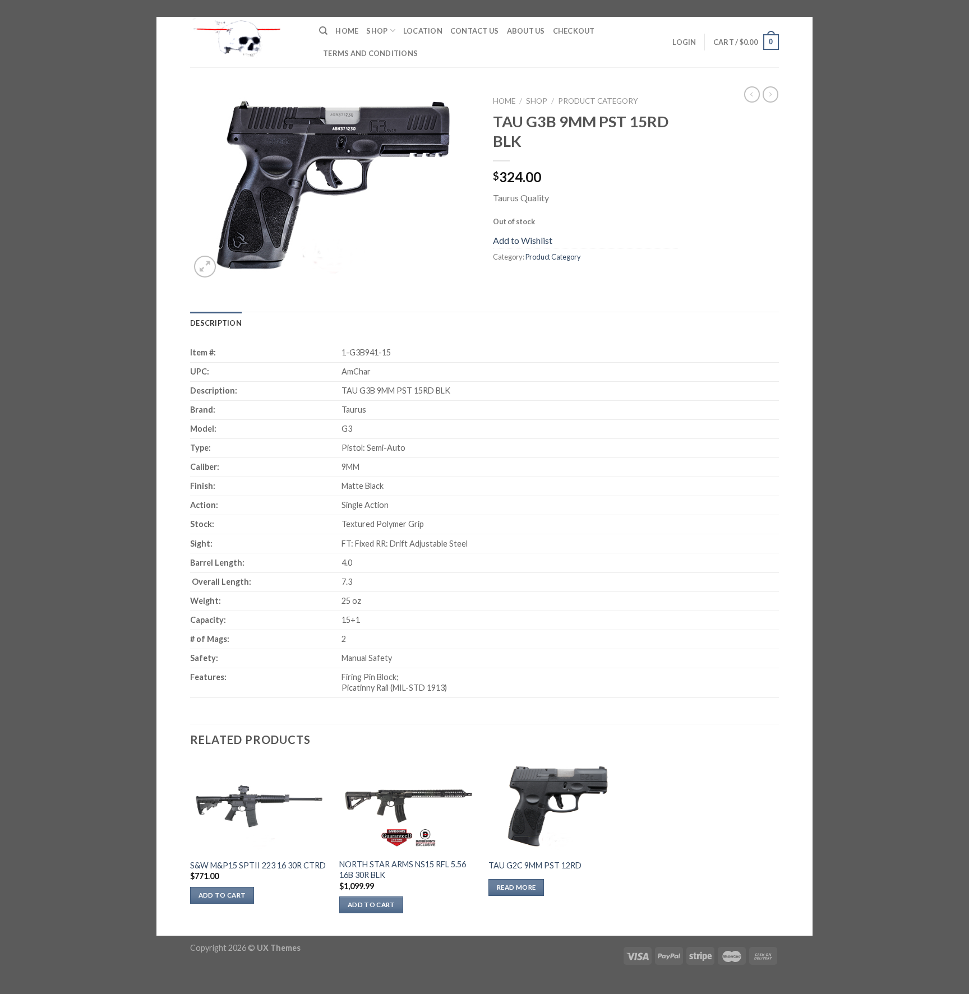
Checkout (574, 30)
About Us (526, 30)
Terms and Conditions (370, 53)
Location (422, 30)
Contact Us (474, 30)
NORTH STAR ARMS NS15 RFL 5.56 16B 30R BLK (402, 869)
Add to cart (222, 895)
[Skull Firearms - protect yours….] (246, 42)
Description (216, 322)
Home (346, 30)
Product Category (598, 100)
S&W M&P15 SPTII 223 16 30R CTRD (258, 865)
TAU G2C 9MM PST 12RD (535, 865)
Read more (516, 887)
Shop (376, 30)
